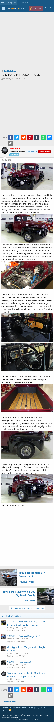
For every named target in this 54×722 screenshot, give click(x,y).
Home (4, 710)
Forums (25, 2)
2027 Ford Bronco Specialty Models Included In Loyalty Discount (26, 623)
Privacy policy (33, 707)
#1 (52, 160)
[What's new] (45, 8)
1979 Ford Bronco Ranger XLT (23, 636)
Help (43, 707)
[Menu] (4, 8)
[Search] (50, 8)
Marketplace (10, 2)
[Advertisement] (27, 41)
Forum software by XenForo (22, 715)
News (18, 679)
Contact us (6, 707)
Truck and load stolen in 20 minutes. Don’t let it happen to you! (27, 674)
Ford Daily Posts (22, 627)
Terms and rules (19, 707)
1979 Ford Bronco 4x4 (19, 661)
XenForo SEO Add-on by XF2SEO (27, 719)
